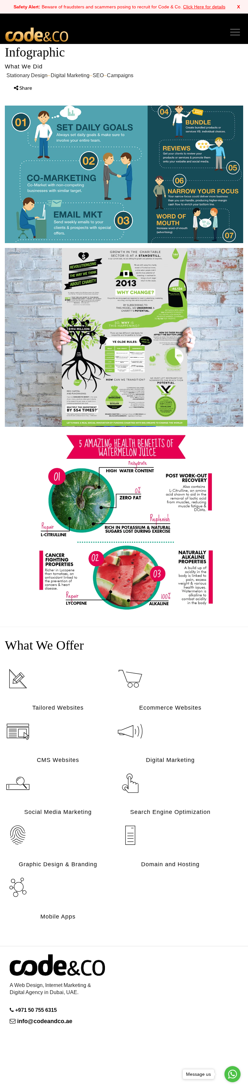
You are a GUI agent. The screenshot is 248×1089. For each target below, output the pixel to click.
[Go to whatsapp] (232, 1074)
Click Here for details (204, 6)
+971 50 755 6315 (36, 1010)
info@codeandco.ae (44, 1021)
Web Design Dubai (36, 34)
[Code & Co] (57, 978)
